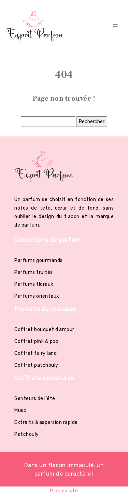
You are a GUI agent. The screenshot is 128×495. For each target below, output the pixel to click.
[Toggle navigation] (115, 26)
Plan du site (64, 491)
